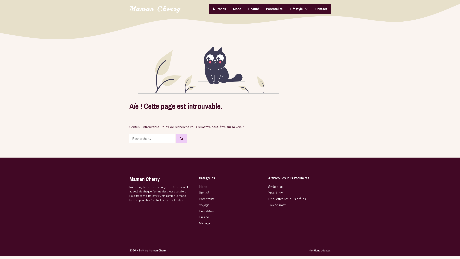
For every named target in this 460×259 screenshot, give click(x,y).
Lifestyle (296, 8)
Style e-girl (276, 187)
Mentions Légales (320, 250)
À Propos (219, 8)
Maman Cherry (155, 8)
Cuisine (204, 217)
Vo (201, 205)
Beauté (253, 8)
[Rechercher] (181, 138)
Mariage (204, 223)
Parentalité (274, 8)
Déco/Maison (208, 211)
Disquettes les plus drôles (287, 199)
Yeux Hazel (276, 193)
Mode (237, 8)
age (207, 205)
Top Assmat (277, 205)
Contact (321, 8)
